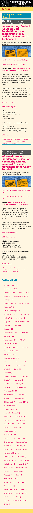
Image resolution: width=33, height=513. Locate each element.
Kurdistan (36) (8, 329)
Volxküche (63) (24, 303)
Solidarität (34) (9, 336)
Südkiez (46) (8, 318)
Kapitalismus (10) (9, 464)
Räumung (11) (8, 457)
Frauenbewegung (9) (11, 479)
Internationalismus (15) (12, 413)
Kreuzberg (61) (9, 307)
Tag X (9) (6, 500)
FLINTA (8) (7, 504)
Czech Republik (7, 139)
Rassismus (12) (21, 442)
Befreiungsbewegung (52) (12, 311)
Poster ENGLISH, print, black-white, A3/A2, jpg (16, 191)
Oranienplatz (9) (20, 493)
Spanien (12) (20, 446)
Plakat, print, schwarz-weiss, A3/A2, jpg (15, 60)
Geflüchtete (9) (9, 482)
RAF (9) (6, 497)
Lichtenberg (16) (9, 402)
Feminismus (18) (9, 395)
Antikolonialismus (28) (11, 358)
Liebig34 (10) (23, 464)
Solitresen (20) (21, 387)
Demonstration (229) (11, 285)
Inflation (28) (8, 362)
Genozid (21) (8, 384)
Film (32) (23, 340)
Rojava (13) (17, 428)
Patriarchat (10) (21, 468)
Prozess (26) (8, 365)
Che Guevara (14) (21, 416)
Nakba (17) (7, 398)
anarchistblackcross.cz (9, 102)
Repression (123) (9, 292)
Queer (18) (22, 395)
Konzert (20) (8, 387)
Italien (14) (7, 420)
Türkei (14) (21, 424)
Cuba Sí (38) (18, 325)
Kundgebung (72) (9, 303)
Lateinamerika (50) (10, 314)
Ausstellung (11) (21, 449)
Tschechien (17, 139)
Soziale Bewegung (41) (21, 322)
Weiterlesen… (7, 135)
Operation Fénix (20, 141)
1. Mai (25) (7, 369)
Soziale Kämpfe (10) (19, 471)
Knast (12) (21, 438)
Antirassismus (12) (10, 431)
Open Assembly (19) (10, 391)
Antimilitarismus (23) (11, 376)
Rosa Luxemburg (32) (11, 347)
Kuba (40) (7, 325)
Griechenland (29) (10, 354)
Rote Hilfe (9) (16, 497)
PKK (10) (6, 471)
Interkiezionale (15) (10, 409)
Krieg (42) (7, 322)
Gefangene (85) (9, 300)
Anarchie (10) (24, 460)
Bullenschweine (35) (10, 333)
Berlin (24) (17, 369)
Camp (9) (19, 475)
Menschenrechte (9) (10, 489)
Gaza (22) (7, 380)
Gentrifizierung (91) (21, 296)
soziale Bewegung (8, 141)
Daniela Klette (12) (10, 435)
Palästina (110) (24, 292)
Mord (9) (24, 489)
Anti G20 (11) (8, 449)
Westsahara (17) (20, 398)
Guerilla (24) (8, 373)
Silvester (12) (8, 446)
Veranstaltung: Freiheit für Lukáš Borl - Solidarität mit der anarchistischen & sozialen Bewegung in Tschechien (16, 33)
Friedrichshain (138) (10, 289)
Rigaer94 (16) (23, 402)
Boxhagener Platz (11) (11, 453)
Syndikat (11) (21, 457)
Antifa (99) (7, 296)
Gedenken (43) (20, 318)
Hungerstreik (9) (9, 486)
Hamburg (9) (22, 482)
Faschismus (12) (9, 438)
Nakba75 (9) (8, 493)
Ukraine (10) (8, 475)
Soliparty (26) (20, 365)
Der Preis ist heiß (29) (11, 351)
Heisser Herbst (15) (10, 406)
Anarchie (25, 139)
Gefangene (15, 143)
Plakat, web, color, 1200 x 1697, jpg (13, 64)
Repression (6, 143)
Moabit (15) (7, 416)
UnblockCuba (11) (10, 460)
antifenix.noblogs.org (9, 107)
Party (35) (24, 333)
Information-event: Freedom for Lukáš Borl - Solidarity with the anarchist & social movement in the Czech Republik (16, 163)
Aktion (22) (25, 376)
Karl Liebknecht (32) (10, 344)
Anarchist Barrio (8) (19, 500)
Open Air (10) (8, 468)
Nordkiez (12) (8, 442)
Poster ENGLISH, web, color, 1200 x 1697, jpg (15, 197)
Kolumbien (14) (20, 420)
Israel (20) (19, 384)
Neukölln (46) (24, 314)
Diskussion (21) (19, 380)
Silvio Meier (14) (9, 424)
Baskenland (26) (21, 362)
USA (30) (25, 347)
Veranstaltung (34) (10, 340)
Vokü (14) (7, 428)
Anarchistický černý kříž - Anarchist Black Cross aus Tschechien (16, 69)
